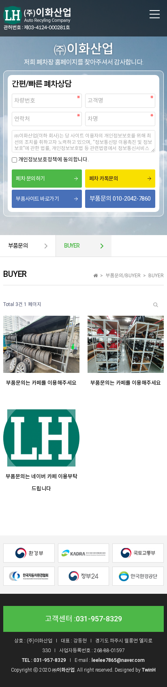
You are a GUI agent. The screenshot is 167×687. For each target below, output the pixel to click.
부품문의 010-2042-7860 (120, 198)
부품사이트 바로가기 (37, 199)
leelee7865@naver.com (118, 660)
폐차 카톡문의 (103, 178)
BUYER (71, 245)
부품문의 (18, 245)
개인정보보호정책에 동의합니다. (53, 159)
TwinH (149, 670)
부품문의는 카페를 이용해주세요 (41, 383)
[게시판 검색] (155, 304)
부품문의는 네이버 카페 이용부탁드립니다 (41, 482)
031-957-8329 (99, 618)
